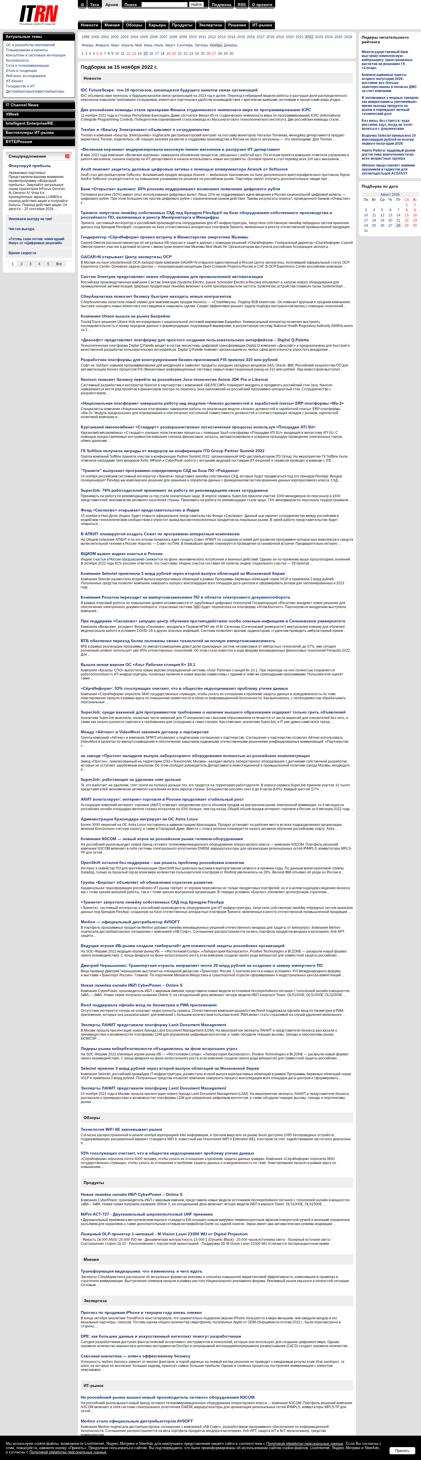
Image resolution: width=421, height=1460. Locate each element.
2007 (164, 37)
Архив (111, 4)
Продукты (182, 25)
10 (117, 54)
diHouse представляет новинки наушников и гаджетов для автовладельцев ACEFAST (388, 169)
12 (382, 215)
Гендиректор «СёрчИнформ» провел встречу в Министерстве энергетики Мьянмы (164, 237)
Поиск (131, 4)
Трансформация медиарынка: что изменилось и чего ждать (141, 1271)
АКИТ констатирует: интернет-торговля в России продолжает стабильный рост (162, 799)
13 (390, 215)
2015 (241, 37)
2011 (202, 37)
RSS (242, 4)
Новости (89, 25)
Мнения (112, 25)
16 (151, 54)
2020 (290, 37)
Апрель (127, 45)
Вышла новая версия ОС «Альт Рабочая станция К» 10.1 (138, 664)
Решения (237, 25)
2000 (95, 37)
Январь (88, 45)
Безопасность (17, 60)
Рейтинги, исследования (26, 76)
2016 (251, 37)
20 (390, 220)
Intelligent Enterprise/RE (29, 123)
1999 (86, 37)
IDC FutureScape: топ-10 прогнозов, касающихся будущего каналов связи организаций (169, 90)
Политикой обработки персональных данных (304, 1443)
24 (197, 54)
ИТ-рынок (262, 25)
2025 (339, 37)
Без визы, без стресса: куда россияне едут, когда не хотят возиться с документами (387, 125)
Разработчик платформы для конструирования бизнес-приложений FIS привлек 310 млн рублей (179, 359)
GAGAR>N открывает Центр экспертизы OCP (126, 256)
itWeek (12, 114)
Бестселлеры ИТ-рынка (30, 132)
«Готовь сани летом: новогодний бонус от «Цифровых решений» (36, 241)
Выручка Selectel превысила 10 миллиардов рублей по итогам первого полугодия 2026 (389, 140)
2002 (115, 37)
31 (366, 231)
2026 (348, 37)
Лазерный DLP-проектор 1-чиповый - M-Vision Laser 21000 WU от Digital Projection (164, 1234)
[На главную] (39, 27)
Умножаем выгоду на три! (30, 219)
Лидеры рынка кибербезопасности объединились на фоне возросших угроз (159, 1048)
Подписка (221, 4)
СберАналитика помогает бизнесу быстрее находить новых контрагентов (156, 296)
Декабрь (230, 45)
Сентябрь (185, 45)
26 (382, 226)
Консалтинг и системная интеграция (36, 55)
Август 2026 (390, 195)
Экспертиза (210, 25)
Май (138, 45)
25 (203, 54)
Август (170, 45)
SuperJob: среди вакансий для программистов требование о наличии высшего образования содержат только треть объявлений (213, 712)
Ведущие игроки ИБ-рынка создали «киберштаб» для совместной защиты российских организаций (183, 945)
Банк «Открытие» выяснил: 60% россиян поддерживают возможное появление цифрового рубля (180, 189)
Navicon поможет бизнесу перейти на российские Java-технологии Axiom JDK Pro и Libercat (174, 379)
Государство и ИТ (20, 86)
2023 (319, 37)
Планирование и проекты (27, 50)
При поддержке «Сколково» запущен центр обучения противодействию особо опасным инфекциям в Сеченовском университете (213, 621)
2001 (105, 37)
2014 (231, 37)
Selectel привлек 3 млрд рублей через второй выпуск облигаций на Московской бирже (170, 1068)
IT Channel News (22, 105)
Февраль (102, 45)
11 (123, 54)
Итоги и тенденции (21, 71)
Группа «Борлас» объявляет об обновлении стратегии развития (147, 882)
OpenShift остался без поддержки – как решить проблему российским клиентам (162, 862)
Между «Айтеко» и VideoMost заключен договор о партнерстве (145, 732)
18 (163, 54)
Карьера (157, 25)
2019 (280, 37)
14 (140, 54)
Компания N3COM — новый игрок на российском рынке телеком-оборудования (162, 838)
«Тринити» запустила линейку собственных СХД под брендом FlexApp (152, 902)
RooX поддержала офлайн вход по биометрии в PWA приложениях (149, 1005)
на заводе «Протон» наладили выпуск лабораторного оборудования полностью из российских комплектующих (195, 755)
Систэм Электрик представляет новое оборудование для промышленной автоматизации (172, 276)
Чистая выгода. (22, 229)
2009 (183, 37)
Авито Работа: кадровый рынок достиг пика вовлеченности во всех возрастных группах (388, 154)
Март (115, 45)
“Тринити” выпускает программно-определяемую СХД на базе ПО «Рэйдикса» (160, 470)
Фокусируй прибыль (30, 165)
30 (231, 54)
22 (186, 54)
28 (220, 54)
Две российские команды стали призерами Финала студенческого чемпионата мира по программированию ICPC (196, 109)
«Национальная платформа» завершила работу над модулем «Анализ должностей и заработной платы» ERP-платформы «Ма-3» (212, 403)
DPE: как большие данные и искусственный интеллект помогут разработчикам (161, 1336)
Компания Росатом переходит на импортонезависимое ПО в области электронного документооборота (185, 597)
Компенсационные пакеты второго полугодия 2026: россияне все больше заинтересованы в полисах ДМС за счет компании (389, 83)
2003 (125, 37)
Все (59, 264)
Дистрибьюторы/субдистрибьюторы (35, 91)
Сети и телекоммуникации (27, 66)
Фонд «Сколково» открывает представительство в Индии (140, 510)
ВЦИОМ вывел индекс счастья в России (122, 553)
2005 (144, 37)
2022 (309, 37)
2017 (261, 37)
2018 (270, 37)
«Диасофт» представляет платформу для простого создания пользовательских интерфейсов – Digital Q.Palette (195, 340)
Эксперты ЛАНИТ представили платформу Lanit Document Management (153, 1024)
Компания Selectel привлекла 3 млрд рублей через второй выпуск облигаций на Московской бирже (183, 573)
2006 (154, 37)
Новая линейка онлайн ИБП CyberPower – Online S (131, 985)
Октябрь (201, 45)
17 (157, 54)
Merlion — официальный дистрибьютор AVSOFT (130, 922)
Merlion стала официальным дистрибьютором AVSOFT (137, 1421)
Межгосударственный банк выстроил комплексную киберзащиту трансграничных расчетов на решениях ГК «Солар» (387, 60)
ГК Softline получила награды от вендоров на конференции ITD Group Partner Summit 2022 (173, 450)
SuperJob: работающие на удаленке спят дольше (131, 779)
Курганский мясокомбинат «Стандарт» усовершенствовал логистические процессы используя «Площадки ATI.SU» (198, 427)
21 (180, 54)
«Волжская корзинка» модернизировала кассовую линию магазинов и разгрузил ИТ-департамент (180, 149)
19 (382, 220)
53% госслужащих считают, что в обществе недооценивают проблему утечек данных (167, 1153)
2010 (193, 37)
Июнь (148, 45)
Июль (158, 45)
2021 (300, 37)
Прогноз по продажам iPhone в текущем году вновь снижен (141, 1312)
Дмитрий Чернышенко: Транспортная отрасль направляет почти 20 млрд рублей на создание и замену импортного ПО (202, 965)
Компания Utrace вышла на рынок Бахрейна (125, 316)
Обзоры (134, 25)
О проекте (262, 4)
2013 (222, 37)
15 (145, 54)
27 (390, 226)
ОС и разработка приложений (30, 45)
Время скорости (22, 253)
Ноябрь (216, 45)
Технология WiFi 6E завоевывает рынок (121, 1129)
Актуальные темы (24, 36)
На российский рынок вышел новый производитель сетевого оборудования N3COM (168, 1397)
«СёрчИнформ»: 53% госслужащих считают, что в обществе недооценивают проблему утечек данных (184, 688)
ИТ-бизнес (14, 81)
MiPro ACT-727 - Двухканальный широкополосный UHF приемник (147, 1214)
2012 (212, 37)
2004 (134, 37)
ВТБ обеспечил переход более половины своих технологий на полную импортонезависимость (178, 640)
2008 (173, 37)
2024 (329, 37)
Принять (402, 1451)
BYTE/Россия (19, 141)
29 (226, 54)
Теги (94, 4)
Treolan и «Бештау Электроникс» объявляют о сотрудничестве (145, 129)
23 (191, 54)
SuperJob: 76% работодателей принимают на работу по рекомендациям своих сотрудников (174, 490)
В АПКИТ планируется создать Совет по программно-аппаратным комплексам (160, 534)
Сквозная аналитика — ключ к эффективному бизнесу (135, 1356)
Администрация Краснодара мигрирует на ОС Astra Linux (139, 819)
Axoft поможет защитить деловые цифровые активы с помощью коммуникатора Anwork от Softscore (184, 169)
